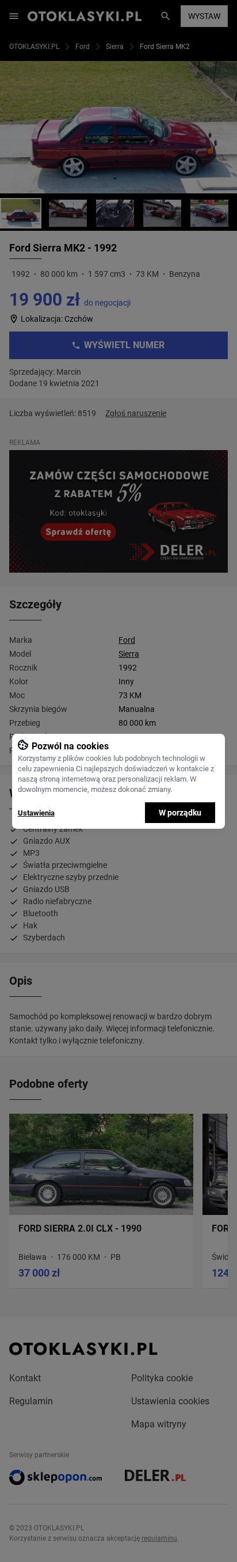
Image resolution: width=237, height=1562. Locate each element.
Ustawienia (36, 813)
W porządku (180, 812)
